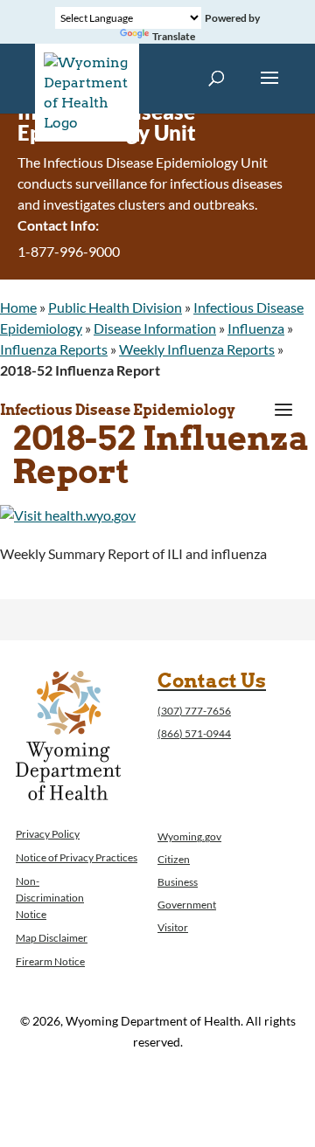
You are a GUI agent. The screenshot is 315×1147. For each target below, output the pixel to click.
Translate (173, 36)
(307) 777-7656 (194, 710)
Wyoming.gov (189, 836)
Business (178, 881)
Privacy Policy (48, 833)
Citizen (174, 859)
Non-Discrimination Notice (50, 897)
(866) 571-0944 (194, 733)
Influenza (256, 328)
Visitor (173, 927)
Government (187, 904)
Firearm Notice (50, 961)
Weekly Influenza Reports (197, 349)
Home (18, 307)
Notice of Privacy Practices (76, 857)
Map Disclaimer (52, 937)
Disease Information (155, 328)
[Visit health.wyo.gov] (68, 515)
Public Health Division (115, 307)
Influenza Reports (54, 349)
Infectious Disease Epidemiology (117, 410)
